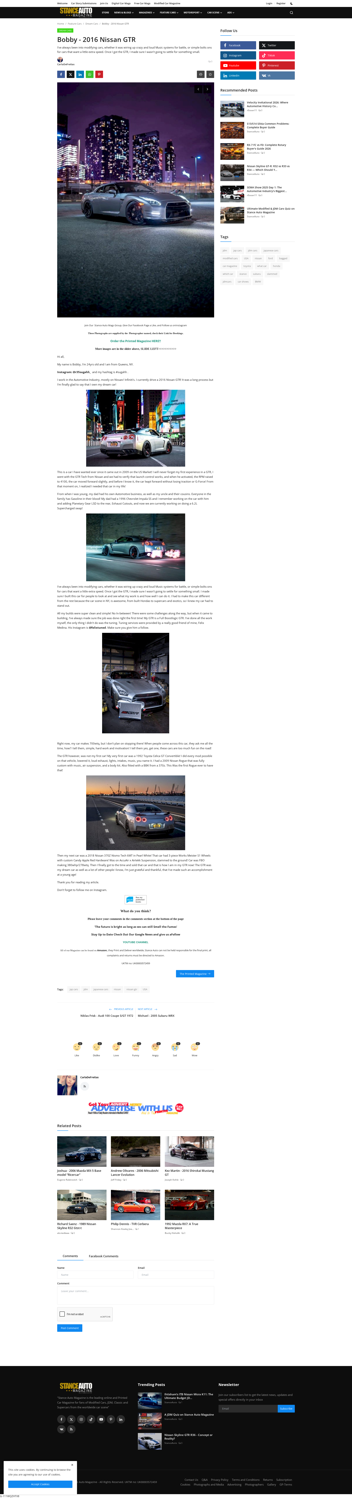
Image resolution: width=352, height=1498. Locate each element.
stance (243, 274)
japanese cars (101, 989)
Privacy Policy (219, 1480)
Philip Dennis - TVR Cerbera (130, 1224)
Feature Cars (75, 23)
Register (281, 3)
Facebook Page (140, 325)
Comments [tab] (70, 1256)
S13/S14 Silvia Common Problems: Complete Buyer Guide (268, 125)
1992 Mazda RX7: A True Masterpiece (181, 1226)
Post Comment (70, 1328)
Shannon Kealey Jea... (122, 1229)
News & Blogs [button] (122, 12)
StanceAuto (253, 131)
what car (262, 266)
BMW (258, 281)
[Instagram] (81, 1419)
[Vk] (61, 1429)
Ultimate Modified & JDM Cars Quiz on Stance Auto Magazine (271, 210)
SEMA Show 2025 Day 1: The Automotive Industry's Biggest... (267, 189)
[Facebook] (61, 1419)
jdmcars (227, 281)
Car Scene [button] (213, 12)
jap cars (74, 989)
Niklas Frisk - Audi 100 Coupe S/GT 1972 (106, 1015)
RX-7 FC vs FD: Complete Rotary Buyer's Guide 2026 (266, 146)
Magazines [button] (145, 12)
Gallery (271, 1484)
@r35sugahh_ (82, 372)
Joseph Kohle (172, 1179)
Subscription (284, 1480)
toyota (247, 266)
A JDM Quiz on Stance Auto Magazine (189, 1414)
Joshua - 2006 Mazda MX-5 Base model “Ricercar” (79, 1173)
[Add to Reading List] (210, 74)
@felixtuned (97, 627)
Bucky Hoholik (172, 1233)
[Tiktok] (91, 1419)
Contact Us (191, 1480)
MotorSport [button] (191, 12)
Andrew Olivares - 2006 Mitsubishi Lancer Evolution (134, 1173)
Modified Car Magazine (167, 3)
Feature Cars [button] (168, 12)
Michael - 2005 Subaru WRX (156, 1015)
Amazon (102, 950)
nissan (117, 989)
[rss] (71, 1429)
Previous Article (123, 1009)
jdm (86, 989)
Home (60, 23)
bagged (283, 258)
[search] (291, 12)
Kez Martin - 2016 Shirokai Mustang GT (189, 1173)
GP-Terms (286, 1484)
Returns (268, 1480)
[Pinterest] (111, 1419)
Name (61, 1268)
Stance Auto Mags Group (108, 325)
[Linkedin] (121, 1419)
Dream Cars (91, 23)
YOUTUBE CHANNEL (135, 942)
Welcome (62, 3)
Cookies (185, 1484)
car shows (243, 281)
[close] (72, 1465)
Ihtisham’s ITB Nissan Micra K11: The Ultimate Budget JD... (188, 1396)
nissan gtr (131, 989)
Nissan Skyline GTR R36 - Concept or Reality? (188, 1436)
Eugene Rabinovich (67, 1179)
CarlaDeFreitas (89, 1077)
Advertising (234, 1484)
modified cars (230, 258)
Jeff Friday (116, 1179)
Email (141, 1268)
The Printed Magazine (193, 973)
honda (276, 266)
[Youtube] (101, 1419)
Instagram (181, 325)
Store (105, 12)
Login (269, 3)
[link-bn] (135, 1109)
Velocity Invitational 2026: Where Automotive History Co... (267, 104)
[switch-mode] (292, 3)
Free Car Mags (142, 3)
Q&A (205, 1480)
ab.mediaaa (63, 1233)
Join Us (104, 3)
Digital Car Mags (121, 3)
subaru (257, 274)
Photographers (254, 1484)
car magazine (230, 266)
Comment (63, 1283)
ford (270, 258)
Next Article (145, 1009)
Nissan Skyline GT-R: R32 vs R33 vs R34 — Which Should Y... (268, 168)
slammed (272, 274)
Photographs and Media (209, 1484)
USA (145, 989)
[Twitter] (71, 1419)
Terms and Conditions (246, 1480)
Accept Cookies (40, 1484)
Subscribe (286, 1408)
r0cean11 (252, 110)
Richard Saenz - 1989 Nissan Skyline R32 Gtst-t (76, 1226)
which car (228, 274)
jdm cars (252, 250)
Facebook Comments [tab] (103, 1256)
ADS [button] (229, 12)
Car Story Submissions (83, 3)
